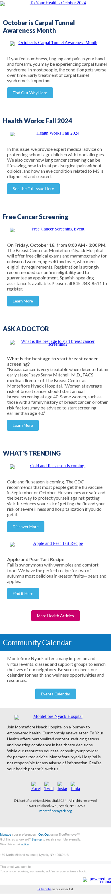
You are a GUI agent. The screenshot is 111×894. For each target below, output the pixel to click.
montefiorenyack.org (55, 811)
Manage (5, 834)
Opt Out (44, 834)
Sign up (37, 839)
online (25, 844)
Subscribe (45, 889)
